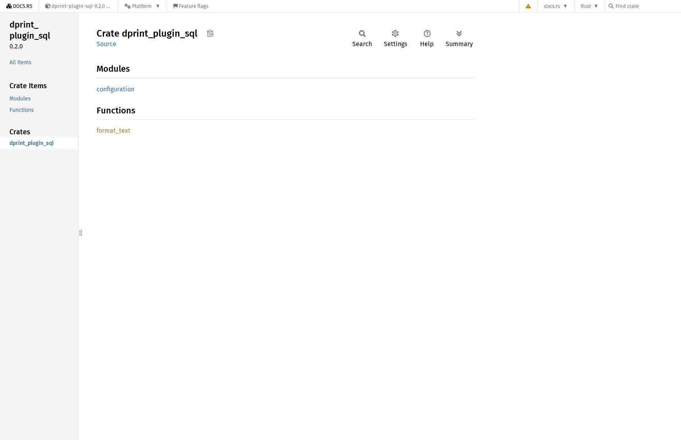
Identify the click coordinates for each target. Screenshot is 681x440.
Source (106, 44)
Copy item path (210, 33)
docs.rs (552, 6)
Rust (586, 6)
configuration (115, 89)
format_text (113, 130)
